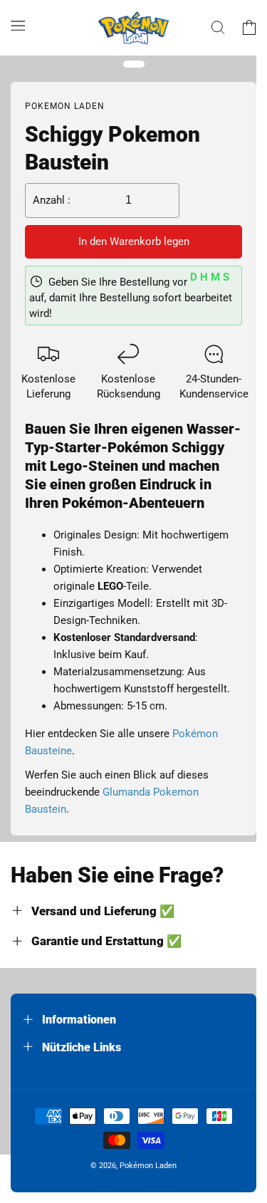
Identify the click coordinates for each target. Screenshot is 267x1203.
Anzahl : (51, 200)
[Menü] (17, 25)
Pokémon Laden (148, 1165)
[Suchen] (218, 27)
